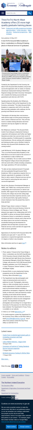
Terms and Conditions (18, 375)
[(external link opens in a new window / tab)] (12, 366)
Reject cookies (11, 427)
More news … (5, 359)
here (24, 243)
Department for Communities (9, 393)
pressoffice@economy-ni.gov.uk (15, 318)
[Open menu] (3, 13)
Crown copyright (5, 375)
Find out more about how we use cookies (13, 422)
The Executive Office (7, 385)
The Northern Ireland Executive (13, 383)
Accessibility (10, 377)
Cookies (3, 377)
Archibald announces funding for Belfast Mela (16, 353)
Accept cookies (25, 427)
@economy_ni (19, 312)
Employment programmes (20, 32)
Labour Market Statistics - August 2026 (14, 342)
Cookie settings (6, 397)
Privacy (27, 375)
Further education (21, 30)
